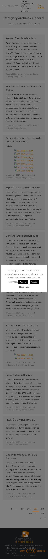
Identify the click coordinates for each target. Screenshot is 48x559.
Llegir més (24, 287)
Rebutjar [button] (34, 282)
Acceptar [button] (23, 282)
